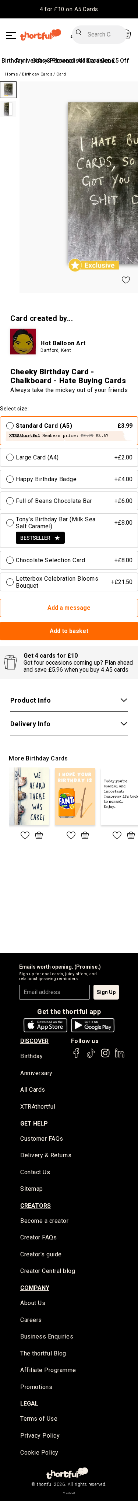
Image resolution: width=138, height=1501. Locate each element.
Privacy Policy (40, 1435)
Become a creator (44, 1220)
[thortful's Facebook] (76, 1056)
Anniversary (36, 1073)
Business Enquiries (46, 1336)
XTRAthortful (37, 1106)
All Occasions (95, 60)
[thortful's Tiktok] (90, 1056)
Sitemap (31, 1188)
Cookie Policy (39, 1452)
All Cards (32, 1089)
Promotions (36, 1386)
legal (29, 1403)
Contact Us (35, 1172)
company (34, 1287)
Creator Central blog (47, 1270)
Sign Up (106, 992)
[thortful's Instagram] (105, 1056)
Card (61, 74)
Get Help (34, 1123)
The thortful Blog (43, 1353)
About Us (32, 1302)
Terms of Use (38, 1418)
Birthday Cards (37, 74)
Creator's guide (41, 1254)
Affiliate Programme (48, 1370)
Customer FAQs (41, 1138)
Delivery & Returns (45, 1155)
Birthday (12, 60)
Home (11, 74)
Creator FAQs (38, 1237)
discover (34, 1041)
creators (35, 1205)
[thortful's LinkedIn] (119, 1056)
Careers (31, 1319)
